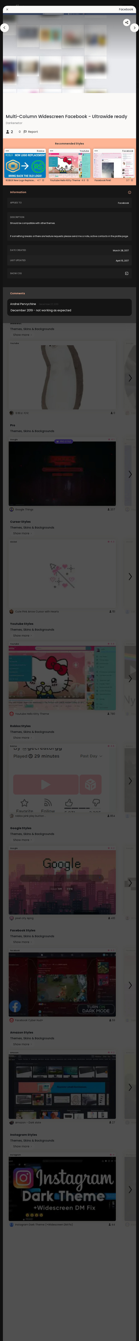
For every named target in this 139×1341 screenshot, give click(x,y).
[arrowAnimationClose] (4, 27)
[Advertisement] (14, 670)
